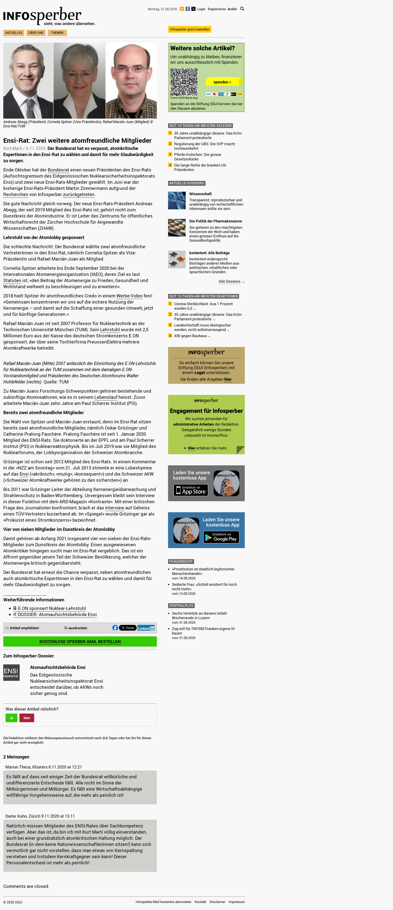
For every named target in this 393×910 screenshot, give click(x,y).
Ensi (24, 474)
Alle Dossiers (229, 281)
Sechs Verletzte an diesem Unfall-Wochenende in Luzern (200, 615)
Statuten (12, 280)
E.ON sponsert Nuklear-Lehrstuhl (52, 608)
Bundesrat (58, 170)
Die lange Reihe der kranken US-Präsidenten (200, 167)
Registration (217, 9)
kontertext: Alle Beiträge (209, 252)
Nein (27, 718)
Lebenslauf (105, 397)
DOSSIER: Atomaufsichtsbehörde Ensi (57, 614)
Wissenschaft (200, 193)
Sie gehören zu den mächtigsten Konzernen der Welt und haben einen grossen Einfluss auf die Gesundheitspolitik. (215, 234)
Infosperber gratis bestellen (190, 29)
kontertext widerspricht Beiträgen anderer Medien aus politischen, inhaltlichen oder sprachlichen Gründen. (214, 265)
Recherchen (15, 194)
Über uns (36, 33)
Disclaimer (217, 902)
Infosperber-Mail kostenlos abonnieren (163, 902)
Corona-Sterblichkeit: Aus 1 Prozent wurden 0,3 (203, 306)
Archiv (232, 9)
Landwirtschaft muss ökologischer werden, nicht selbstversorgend (202, 327)
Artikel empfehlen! (24, 628)
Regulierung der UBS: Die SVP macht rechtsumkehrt (204, 146)
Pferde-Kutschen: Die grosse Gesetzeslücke (197, 156)
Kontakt (200, 902)
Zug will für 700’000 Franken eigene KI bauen (203, 631)
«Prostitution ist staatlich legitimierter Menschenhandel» (203, 571)
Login (201, 9)
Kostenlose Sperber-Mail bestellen (80, 641)
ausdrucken (78, 628)
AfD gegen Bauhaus (190, 335)
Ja (11, 718)
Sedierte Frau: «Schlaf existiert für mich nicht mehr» (204, 586)
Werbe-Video (129, 296)
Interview (114, 508)
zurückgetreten (79, 194)
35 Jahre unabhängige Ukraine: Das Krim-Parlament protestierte (208, 135)
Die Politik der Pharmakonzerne (215, 221)
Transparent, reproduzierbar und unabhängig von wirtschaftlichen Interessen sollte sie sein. (216, 204)
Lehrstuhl (110, 329)
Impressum (236, 902)
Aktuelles (13, 33)
